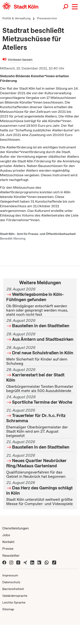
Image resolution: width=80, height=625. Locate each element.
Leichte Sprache (13, 602)
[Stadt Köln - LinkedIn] (32, 562)
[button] (75, 7)
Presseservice (47, 18)
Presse (7, 548)
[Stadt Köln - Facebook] (4, 562)
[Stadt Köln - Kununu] (39, 562)
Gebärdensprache (14, 596)
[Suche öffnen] (66, 6)
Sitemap (8, 609)
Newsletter (11, 555)
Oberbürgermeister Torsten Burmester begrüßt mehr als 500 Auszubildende (39, 380)
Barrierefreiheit (13, 589)
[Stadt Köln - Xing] (25, 562)
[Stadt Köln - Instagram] (11, 562)
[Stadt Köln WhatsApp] (46, 562)
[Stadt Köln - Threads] (18, 562)
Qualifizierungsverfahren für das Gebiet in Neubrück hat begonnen (36, 466)
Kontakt (8, 541)
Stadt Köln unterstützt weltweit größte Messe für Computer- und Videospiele (39, 493)
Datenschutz (11, 582)
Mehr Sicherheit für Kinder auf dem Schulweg (39, 355)
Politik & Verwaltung (16, 18)
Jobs (6, 535)
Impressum (10, 575)
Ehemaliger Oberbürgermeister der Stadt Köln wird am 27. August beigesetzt (37, 423)
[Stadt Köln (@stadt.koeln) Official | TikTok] (54, 562)
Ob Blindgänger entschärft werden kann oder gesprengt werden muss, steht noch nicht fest (37, 302)
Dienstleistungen (15, 528)
